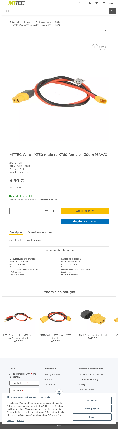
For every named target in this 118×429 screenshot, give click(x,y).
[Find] (112, 11)
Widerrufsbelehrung (88, 379)
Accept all (92, 400)
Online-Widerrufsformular (91, 374)
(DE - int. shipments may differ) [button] (45, 199)
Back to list (16, 22)
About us (48, 379)
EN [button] (79, 3)
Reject (92, 417)
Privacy (20, 420)
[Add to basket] (11, 40)
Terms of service (86, 389)
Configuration (92, 408)
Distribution (50, 384)
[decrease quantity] (13, 211)
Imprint (10, 420)
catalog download (52, 374)
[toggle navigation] (3, 2)
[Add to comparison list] (95, 47)
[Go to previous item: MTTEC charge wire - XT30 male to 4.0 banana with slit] (106, 31)
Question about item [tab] (40, 232)
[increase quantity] (53, 211)
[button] (89, 3)
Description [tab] (16, 232)
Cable (22, 169)
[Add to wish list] (102, 47)
